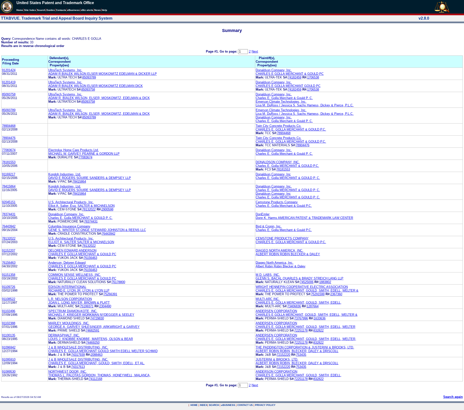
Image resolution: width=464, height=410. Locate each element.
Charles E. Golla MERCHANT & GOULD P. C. (288, 178)
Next (255, 51)
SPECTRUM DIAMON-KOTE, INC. (72, 311)
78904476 (8, 138)
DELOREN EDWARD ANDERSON (72, 250)
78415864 (79, 181)
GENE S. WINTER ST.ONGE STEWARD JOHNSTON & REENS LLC (97, 230)
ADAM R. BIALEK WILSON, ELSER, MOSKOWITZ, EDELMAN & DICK (99, 98)
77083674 (8, 150)
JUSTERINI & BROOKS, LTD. (277, 359)
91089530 (8, 371)
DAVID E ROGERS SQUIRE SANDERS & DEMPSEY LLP (89, 178)
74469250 (93, 342)
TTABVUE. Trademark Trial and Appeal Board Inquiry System (56, 18)
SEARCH (214, 405)
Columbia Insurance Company (69, 226)
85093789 (89, 77)
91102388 (8, 323)
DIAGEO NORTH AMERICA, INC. (279, 250)
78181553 (8, 162)
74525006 (306, 282)
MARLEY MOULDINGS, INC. (68, 323)
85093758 (88, 89)
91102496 (8, 311)
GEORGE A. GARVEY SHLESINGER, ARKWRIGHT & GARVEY (94, 327)
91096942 (8, 347)
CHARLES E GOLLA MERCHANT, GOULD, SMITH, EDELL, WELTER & (306, 315)
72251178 (301, 330)
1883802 (325, 282)
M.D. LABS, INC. (268, 275)
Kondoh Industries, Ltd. (64, 174)
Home (19, 10)
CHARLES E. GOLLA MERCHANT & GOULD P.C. (291, 129)
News (97, 10)
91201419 (8, 82)
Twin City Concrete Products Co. (278, 126)
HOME (194, 405)
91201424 (8, 70)
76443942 (8, 226)
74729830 (97, 318)
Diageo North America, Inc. (274, 262)
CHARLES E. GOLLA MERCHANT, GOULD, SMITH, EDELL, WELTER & (307, 290)
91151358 (8, 275)
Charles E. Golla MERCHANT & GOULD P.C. (287, 166)
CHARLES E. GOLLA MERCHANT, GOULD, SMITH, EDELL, (298, 302)
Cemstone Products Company (277, 202)
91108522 (8, 299)
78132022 (89, 209)
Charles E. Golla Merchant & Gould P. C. (284, 98)
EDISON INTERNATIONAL (67, 287)
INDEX (203, 405)
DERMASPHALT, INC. (64, 335)
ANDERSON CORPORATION (276, 371)
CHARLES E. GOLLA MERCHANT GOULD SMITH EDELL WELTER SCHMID (103, 351)
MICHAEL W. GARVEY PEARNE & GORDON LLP (84, 153)
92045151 (8, 202)
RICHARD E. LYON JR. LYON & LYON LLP (78, 290)
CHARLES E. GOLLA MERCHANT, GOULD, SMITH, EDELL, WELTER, (306, 339)
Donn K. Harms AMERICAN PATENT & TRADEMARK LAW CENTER (304, 218)
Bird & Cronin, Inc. (269, 226)
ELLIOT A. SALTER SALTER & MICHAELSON (81, 242)
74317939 (78, 354)
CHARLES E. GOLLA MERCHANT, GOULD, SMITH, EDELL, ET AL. (96, 363)
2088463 (96, 354)
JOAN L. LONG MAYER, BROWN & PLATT (79, 302)
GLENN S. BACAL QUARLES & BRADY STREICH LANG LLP (299, 278)
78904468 (8, 126)
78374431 (8, 214)
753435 (301, 354)
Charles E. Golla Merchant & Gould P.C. (284, 206)
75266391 (110, 294)
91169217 (8, 174)
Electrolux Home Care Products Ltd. (73, 150)
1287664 (313, 306)
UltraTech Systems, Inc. (65, 70)
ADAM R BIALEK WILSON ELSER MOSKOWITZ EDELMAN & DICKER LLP (102, 74)
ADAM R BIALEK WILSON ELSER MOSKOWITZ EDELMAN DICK (95, 86)
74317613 (78, 367)
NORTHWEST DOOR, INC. (67, 371)
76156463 (90, 258)
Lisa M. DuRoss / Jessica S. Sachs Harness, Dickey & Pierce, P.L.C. (305, 105)
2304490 (105, 306)
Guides (50, 10)
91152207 (8, 250)
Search (41, 10)
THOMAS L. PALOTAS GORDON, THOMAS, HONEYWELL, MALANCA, (99, 375)
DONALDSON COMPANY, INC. (278, 162)
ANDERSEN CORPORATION (276, 311)
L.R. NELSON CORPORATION (70, 299)
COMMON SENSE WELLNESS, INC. (74, 275)
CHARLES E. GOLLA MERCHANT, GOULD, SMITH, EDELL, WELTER (305, 327)
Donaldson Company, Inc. (274, 70)
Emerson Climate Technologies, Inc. (281, 101)
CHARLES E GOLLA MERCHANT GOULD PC (288, 86)
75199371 (87, 306)
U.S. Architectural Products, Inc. (71, 202)
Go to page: (229, 51)
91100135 (8, 335)
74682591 (92, 330)
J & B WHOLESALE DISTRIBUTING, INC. (78, 347)
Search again (453, 397)
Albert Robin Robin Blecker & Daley (280, 266)
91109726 (8, 287)
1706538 (313, 77)
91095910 (8, 359)
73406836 (294, 306)
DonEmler (262, 214)
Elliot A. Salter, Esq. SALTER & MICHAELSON (81, 206)
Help (104, 10)
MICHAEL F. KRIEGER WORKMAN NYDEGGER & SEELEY (91, 315)
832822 (318, 330)
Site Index (30, 10)
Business (73, 10)
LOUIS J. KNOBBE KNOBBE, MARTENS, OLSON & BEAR (90, 339)
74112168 (95, 379)
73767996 (301, 318)
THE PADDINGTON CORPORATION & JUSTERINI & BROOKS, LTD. (305, 347)
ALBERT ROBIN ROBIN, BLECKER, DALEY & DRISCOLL (297, 351)
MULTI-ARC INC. (268, 299)
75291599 (318, 294)
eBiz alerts (87, 10)
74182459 (294, 77)
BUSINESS (228, 405)
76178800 (118, 282)
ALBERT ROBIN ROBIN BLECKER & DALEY (288, 254)
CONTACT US (245, 405)
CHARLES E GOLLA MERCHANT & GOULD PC (290, 74)
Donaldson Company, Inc (273, 174)
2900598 (107, 209)
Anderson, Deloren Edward (67, 262)
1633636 (320, 318)
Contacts (61, 10)
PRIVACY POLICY (265, 405)
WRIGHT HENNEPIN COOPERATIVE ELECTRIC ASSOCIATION (302, 287)
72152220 (283, 354)
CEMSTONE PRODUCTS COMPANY (282, 238)
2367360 (336, 294)
